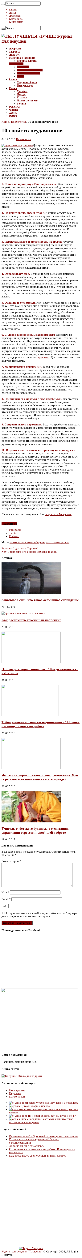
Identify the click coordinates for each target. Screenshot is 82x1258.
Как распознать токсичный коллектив (31, 620)
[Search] (3, 4)
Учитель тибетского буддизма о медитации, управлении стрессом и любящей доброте (35, 830)
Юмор (13, 115)
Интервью (23, 67)
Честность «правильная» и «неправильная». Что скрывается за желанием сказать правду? (40, 777)
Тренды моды (25, 85)
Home (5, 121)
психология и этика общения (27, 542)
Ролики (21, 103)
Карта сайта (16, 18)
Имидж (21, 94)
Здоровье (14, 51)
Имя (5, 892)
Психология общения (30, 70)
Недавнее (15, 1093)
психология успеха (57, 542)
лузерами (43, 357)
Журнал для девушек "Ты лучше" (22, 1251)
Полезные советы (27, 100)
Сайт (5, 906)
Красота (22, 97)
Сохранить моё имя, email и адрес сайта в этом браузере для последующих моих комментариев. (39, 915)
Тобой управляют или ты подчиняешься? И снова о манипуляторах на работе (41, 724)
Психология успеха (28, 73)
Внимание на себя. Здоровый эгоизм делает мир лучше (43, 1136)
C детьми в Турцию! (20, 548)
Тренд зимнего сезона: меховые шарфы (29, 551)
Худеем (13, 112)
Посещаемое (17, 1090)
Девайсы (22, 91)
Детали (13, 12)
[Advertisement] (41, 1202)
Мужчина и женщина (22, 57)
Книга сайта (16, 21)
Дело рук (14, 54)
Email (6, 899)
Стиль (13, 79)
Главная (13, 9)
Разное (13, 88)
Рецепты (14, 106)
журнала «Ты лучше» (58, 514)
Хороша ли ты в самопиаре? (26, 1145)
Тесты (20, 76)
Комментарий (11, 861)
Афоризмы (15, 48)
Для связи (15, 15)
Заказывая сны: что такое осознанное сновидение (40, 600)
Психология (16, 63)
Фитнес (13, 109)
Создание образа (27, 82)
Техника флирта (27, 60)
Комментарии (17, 1096)
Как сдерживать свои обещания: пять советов (37, 1155)
